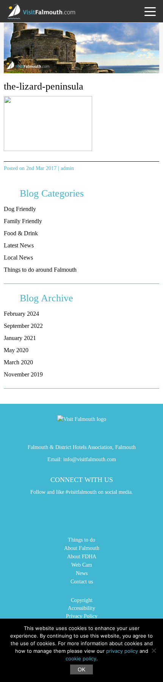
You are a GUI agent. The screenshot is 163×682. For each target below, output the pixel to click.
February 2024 (21, 313)
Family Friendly (23, 221)
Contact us (82, 581)
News (82, 573)
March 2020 (18, 362)
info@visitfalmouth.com (89, 459)
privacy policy (122, 651)
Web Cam (81, 565)
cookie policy (81, 658)
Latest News (19, 245)
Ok (81, 669)
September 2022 (23, 326)
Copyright (81, 600)
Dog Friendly (20, 209)
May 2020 (16, 350)
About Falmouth (81, 548)
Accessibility (81, 608)
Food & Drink (21, 233)
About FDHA (81, 556)
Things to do (81, 540)
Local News (18, 257)
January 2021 (20, 338)
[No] (153, 650)
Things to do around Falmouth (40, 269)
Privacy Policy (81, 616)
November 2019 (23, 374)
